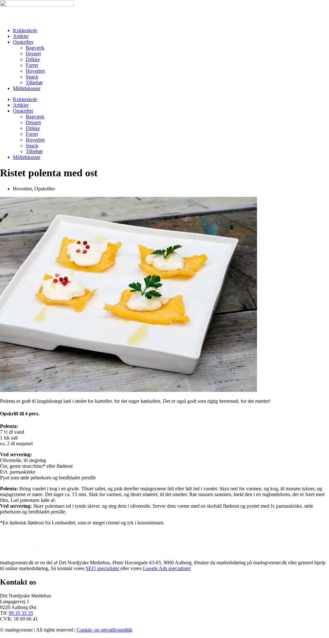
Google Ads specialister (166, 568)
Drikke (33, 59)
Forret (32, 65)
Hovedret (35, 71)
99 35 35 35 (21, 613)
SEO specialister (103, 568)
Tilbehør (34, 82)
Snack (32, 76)
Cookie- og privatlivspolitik (104, 630)
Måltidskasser (26, 88)
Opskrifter (23, 42)
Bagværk (35, 48)
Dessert (33, 53)
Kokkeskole (25, 30)
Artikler (21, 36)
